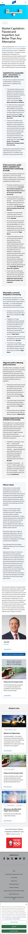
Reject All (14, 926)
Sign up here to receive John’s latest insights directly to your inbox (14, 662)
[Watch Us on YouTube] (16, 858)
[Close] (26, 904)
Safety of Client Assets (14, 894)
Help (14, 871)
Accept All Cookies (14, 931)
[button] (2, 2)
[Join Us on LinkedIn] (8, 858)
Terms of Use (14, 881)
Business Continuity (14, 887)
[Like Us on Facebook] (4, 858)
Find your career (15, 834)
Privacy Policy (14, 877)
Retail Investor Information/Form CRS (14, 874)
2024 (16, 23)
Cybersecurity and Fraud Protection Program (14, 890)
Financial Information (14, 884)
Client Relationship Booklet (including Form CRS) (14, 898)
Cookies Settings (14, 922)
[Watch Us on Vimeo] (20, 858)
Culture (10, 23)
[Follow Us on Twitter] (12, 858)
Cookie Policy (8, 918)
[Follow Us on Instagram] (24, 858)
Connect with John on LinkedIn (14, 654)
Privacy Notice (16, 918)
